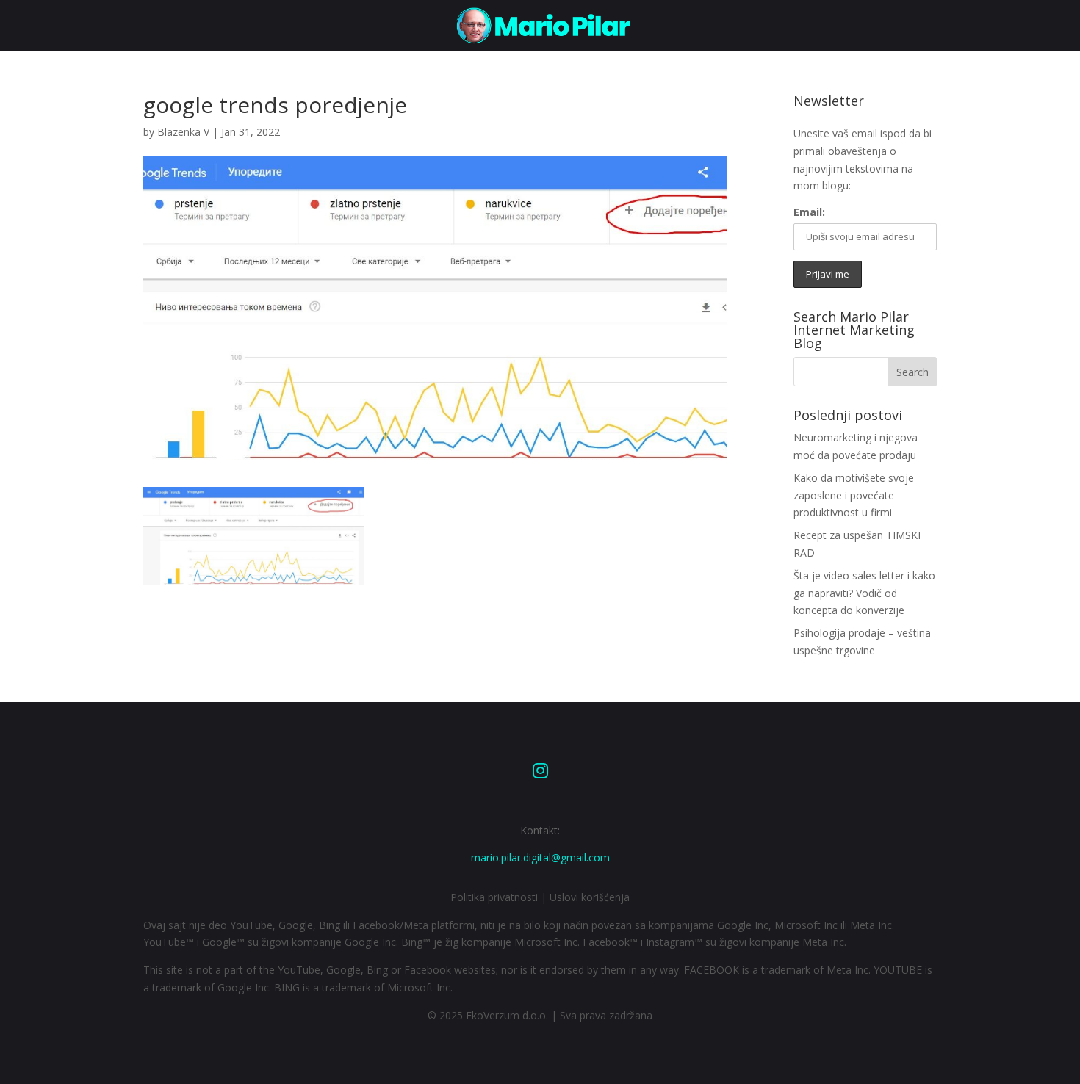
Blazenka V (183, 132)
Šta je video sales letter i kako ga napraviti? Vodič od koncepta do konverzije (864, 593)
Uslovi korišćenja (590, 897)
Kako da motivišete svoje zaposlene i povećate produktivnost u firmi (853, 495)
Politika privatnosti (494, 897)
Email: (809, 212)
